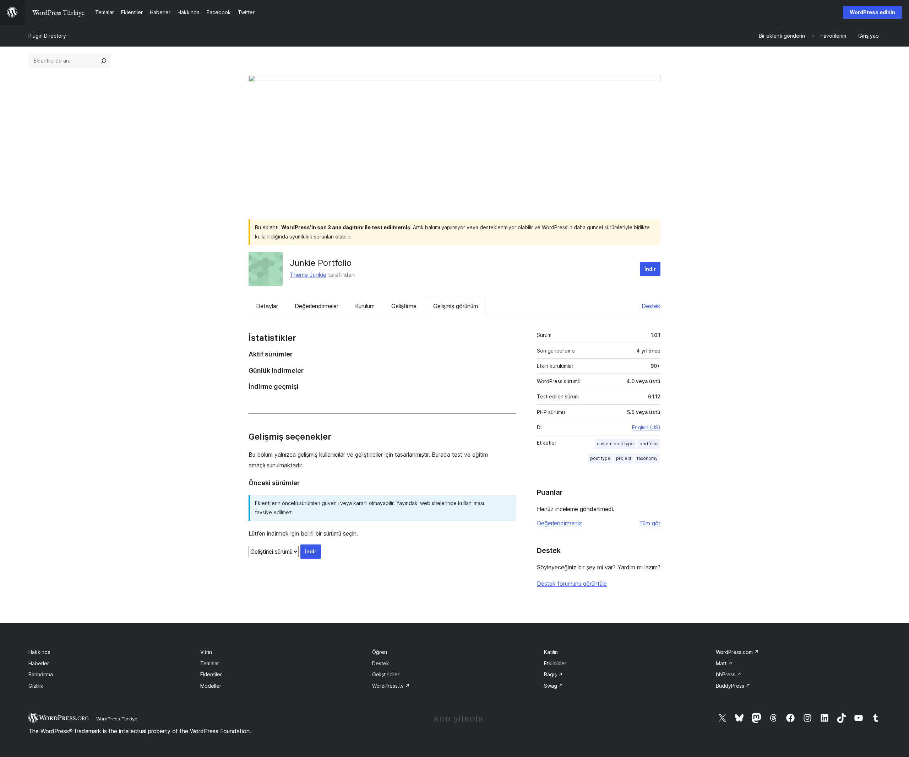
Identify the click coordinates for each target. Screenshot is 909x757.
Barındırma (40, 674)
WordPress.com (737, 652)
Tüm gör (649, 523)
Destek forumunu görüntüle (572, 583)
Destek (651, 306)
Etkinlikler (555, 663)
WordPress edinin (872, 12)
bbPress (728, 674)
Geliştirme (404, 306)
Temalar (209, 663)
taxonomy (647, 458)
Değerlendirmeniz (559, 523)
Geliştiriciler (385, 674)
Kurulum (365, 306)
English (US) (646, 427)
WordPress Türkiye (116, 718)
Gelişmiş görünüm (455, 306)
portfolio (648, 443)
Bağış (553, 674)
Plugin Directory (47, 36)
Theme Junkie (308, 274)
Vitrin (206, 652)
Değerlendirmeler (316, 306)
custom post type (615, 443)
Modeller (210, 686)
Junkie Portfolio (321, 263)
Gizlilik (35, 686)
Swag (553, 686)
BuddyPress (733, 686)
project (623, 458)
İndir (650, 269)
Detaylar (267, 306)
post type (600, 458)
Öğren (379, 652)
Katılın (551, 652)
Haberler (38, 663)
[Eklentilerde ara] (104, 61)
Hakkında (39, 652)
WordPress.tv (391, 686)
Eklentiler (211, 674)
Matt (724, 663)
